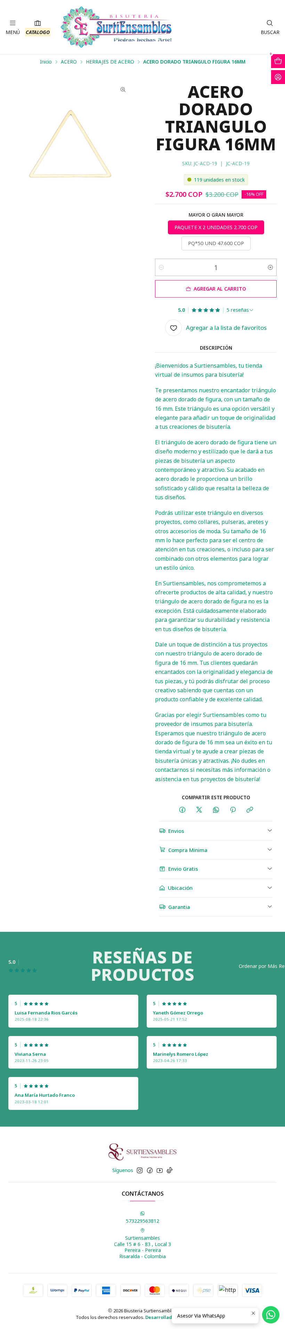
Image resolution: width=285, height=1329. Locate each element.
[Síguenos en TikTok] (169, 1170)
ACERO (69, 61)
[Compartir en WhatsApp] (216, 810)
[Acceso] (278, 77)
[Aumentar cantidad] (270, 267)
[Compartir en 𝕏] (199, 810)
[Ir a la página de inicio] (116, 27)
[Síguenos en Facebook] (149, 1170)
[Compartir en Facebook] (182, 810)
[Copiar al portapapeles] (249, 810)
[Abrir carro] (278, 61)
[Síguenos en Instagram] (139, 1170)
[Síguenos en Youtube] (159, 1170)
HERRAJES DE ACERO (110, 61)
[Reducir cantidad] (161, 267)
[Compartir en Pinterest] (233, 810)
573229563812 (142, 1221)
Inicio (46, 61)
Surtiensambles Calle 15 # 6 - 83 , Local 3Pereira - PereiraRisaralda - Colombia (142, 1247)
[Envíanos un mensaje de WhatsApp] (270, 1314)
